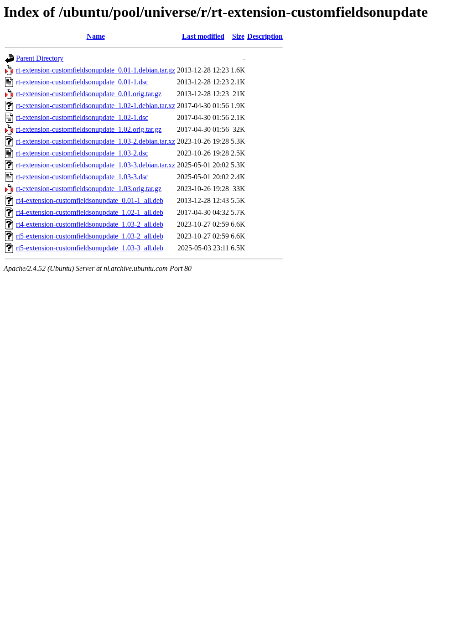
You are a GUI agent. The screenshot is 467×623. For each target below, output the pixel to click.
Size (238, 36)
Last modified (203, 36)
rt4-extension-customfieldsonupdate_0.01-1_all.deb (89, 200)
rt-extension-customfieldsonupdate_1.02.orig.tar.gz (88, 129)
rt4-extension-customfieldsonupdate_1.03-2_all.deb (89, 224)
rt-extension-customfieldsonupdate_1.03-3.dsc (82, 177)
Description (265, 36)
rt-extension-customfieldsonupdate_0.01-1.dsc (82, 82)
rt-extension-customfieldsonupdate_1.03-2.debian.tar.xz (95, 141)
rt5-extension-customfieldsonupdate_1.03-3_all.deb (89, 248)
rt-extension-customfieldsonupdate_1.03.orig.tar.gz (88, 188)
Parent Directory (39, 58)
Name (96, 36)
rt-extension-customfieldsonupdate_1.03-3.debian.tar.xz (95, 165)
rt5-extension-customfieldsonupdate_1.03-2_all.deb (89, 236)
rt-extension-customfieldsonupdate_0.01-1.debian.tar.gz (95, 70)
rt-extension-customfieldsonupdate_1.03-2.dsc (82, 153)
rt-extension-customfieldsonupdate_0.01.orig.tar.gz (88, 94)
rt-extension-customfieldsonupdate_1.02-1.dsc (82, 117)
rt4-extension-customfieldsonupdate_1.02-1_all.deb (89, 212)
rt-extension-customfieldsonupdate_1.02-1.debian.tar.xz (95, 105)
